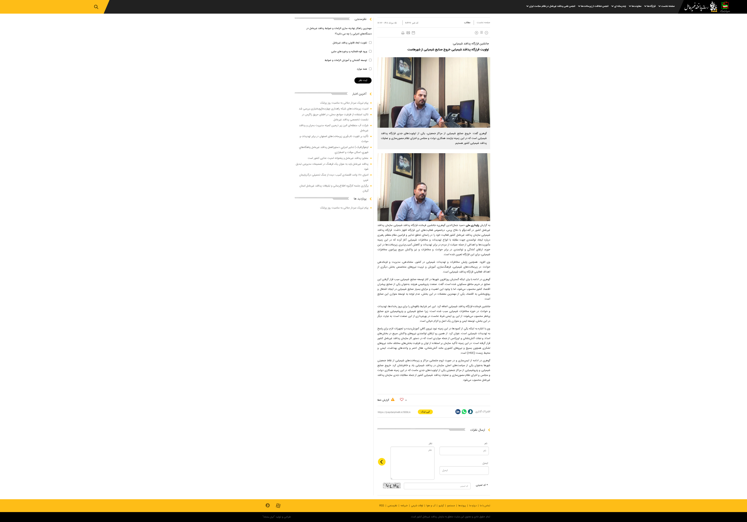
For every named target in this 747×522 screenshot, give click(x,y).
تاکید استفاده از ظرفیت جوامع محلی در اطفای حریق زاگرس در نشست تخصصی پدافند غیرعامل (335, 117)
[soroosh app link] (268, 505)
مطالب (467, 23)
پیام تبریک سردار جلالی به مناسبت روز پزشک (344, 103)
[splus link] (470, 411)
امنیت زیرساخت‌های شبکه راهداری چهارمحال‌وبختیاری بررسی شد (333, 108)
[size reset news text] (481, 32)
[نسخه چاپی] (402, 33)
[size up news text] (476, 32)
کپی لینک (425, 412)
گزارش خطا (383, 400)
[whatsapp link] (464, 411)
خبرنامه (404, 506)
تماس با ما (485, 506)
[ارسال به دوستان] (408, 33)
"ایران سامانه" (269, 517)
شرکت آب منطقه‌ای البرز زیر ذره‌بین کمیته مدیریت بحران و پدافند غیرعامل (333, 128)
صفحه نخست (483, 23)
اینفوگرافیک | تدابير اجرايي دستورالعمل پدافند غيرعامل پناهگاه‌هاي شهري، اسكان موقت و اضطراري (333, 150)
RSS (381, 506)
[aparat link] (278, 506)
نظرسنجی (392, 506)
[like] (401, 399)
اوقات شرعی (417, 506)
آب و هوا (430, 506)
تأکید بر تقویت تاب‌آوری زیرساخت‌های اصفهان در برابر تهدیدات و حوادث (334, 139)
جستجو (451, 506)
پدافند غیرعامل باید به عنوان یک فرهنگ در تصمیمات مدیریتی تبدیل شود (332, 166)
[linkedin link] (457, 411)
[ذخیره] (413, 32)
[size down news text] (486, 32)
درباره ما (473, 506)
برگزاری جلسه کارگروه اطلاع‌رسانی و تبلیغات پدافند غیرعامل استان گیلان (333, 188)
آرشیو (441, 506)
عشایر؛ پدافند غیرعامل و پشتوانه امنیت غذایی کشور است (338, 158)
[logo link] (698, 7)
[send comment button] (382, 462)
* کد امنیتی (482, 485)
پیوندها (462, 506)
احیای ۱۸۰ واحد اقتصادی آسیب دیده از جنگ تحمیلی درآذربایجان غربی (333, 177)
